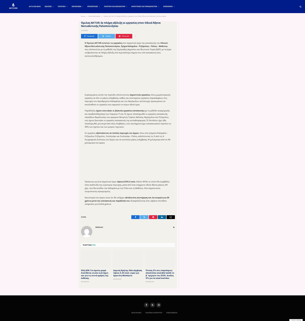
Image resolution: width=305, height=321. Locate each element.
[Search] (300, 6)
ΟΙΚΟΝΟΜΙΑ (76, 6)
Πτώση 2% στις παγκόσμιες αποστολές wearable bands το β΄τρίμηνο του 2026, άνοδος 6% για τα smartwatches (160, 274)
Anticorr (99, 227)
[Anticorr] (13, 6)
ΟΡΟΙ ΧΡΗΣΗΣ (136, 313)
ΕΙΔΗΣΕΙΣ (48, 6)
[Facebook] (72, 49)
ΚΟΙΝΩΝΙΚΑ (168, 6)
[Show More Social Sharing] (135, 36)
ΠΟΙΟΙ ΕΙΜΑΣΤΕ (171, 313)
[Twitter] (72, 55)
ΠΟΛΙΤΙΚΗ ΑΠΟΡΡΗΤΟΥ (153, 313)
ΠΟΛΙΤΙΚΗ (62, 6)
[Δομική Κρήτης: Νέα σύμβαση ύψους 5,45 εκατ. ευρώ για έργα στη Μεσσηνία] (127, 259)
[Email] (72, 73)
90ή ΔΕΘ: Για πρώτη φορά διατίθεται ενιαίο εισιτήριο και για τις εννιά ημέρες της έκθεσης (94, 274)
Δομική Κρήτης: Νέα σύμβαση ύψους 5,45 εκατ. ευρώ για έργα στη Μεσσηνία (127, 273)
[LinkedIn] (72, 61)
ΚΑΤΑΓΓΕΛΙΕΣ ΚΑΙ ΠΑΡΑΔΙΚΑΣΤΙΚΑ (144, 6)
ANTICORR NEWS (35, 6)
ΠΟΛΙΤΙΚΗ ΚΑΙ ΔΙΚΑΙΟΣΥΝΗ (114, 6)
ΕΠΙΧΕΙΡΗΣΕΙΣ (92, 6)
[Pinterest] (72, 67)
